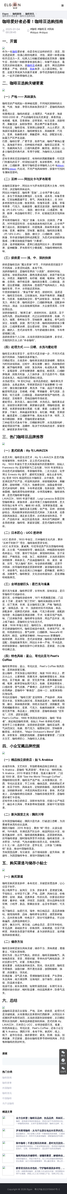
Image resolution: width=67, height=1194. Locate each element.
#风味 (50, 29)
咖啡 (14, 51)
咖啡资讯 (29, 13)
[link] (5, 14)
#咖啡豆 (42, 29)
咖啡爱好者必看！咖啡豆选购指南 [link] (18, 16)
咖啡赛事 (7, 1082)
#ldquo (34, 32)
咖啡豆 (31, 65)
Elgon (5, 13)
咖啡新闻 (17, 13)
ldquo (60, 165)
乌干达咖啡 (8, 1103)
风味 (32, 68)
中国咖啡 (7, 1098)
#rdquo (43, 32)
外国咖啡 (7, 1087)
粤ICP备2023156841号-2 (47, 1189)
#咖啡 (33, 29)
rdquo (12, 168)
